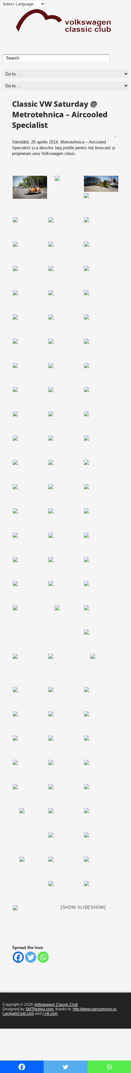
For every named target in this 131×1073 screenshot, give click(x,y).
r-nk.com (50, 1013)
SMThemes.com (39, 1009)
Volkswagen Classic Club (56, 1004)
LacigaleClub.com (18, 1013)
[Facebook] (18, 957)
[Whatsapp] (43, 957)
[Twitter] (30, 957)
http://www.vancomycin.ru (94, 1009)
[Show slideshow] (83, 907)
